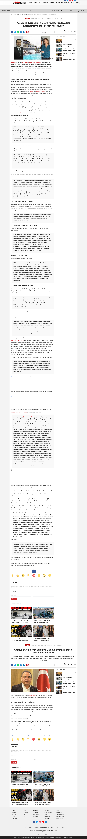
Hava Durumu (59, 812)
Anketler (57, 810)
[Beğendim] (12, 573)
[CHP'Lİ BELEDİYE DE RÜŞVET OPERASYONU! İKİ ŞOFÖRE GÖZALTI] (43, 613)
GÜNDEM (30, 2)
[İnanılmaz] (44, 573)
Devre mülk (25, 62)
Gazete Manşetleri (60, 814)
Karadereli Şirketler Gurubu (17, 340)
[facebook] (12, 32)
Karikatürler (47, 818)
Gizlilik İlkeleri (64, 827)
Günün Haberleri (48, 812)
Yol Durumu (58, 827)
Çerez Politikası (51, 827)
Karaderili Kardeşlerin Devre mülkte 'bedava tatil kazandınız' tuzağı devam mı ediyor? (39, 14)
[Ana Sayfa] (11, 14)
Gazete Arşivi (47, 816)
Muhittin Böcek (32, 695)
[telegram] (21, 32)
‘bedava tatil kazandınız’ (35, 62)
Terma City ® (30, 416)
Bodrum (38, 91)
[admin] (46, 822)
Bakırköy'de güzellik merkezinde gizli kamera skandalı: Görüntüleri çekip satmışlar (20, 621)
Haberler (14, 14)
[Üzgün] (50, 573)
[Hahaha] (39, 573)
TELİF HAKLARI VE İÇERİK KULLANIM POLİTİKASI (36, 827)
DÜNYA (13, 810)
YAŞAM (40, 2)
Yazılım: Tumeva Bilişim (43, 834)
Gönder (14, 598)
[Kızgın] (34, 573)
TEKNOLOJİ (46, 2)
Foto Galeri (64, 10)
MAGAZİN (60, 2)
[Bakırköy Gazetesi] (20, 3)
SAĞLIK (70, 2)
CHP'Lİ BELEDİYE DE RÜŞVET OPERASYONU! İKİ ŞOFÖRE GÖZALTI (42, 621)
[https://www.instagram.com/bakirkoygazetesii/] (40, 822)
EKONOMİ (24, 810)
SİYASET (13, 816)
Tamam (70, 837)
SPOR (65, 2)
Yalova (31, 91)
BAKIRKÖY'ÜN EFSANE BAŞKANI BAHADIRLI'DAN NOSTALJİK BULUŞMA (43, 639)
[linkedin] (24, 32)
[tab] (14, 582)
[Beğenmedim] (28, 573)
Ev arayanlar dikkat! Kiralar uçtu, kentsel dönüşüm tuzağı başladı (20, 639)
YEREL (35, 2)
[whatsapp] (18, 32)
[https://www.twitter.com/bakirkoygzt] (37, 822)
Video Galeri (56, 10)
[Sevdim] (23, 573)
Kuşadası (43, 91)
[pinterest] (27, 32)
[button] (13, 11)
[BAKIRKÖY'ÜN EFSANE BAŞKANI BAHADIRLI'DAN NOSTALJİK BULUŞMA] (43, 631)
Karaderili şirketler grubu (19, 416)
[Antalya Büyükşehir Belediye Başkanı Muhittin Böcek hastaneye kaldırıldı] (32, 680)
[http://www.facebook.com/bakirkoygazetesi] (34, 822)
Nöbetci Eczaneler (60, 816)
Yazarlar (73, 10)
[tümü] (73, 3)
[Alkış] (18, 573)
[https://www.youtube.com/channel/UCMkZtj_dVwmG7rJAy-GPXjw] (43, 822)
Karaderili (13, 62)
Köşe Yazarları (36, 814)
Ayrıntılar (66, 837)
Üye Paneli (81, 10)
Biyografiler (35, 816)
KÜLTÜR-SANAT (53, 2)
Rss (19, 827)
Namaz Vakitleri (59, 818)
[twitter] (15, 32)
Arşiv (46, 814)
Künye (22, 827)
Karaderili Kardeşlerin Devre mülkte (19, 412)
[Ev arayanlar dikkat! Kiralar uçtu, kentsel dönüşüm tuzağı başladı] (21, 631)
